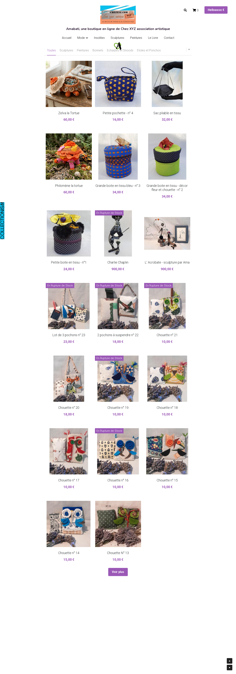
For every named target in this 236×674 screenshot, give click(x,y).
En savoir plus (46, 644)
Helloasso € (216, 10)
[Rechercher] (185, 10)
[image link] (117, 45)
